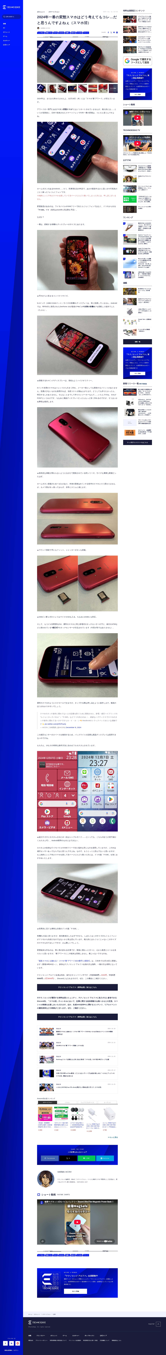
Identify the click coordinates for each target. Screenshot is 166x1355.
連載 (4, 23)
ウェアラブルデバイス (87, 1102)
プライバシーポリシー (42, 1340)
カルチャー (6, 40)
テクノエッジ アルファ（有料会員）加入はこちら (77, 987)
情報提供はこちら (116, 1340)
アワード (85, 32)
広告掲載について (105, 1340)
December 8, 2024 (73, 727)
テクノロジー (41, 1335)
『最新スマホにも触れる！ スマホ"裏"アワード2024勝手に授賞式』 (64, 961)
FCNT (55, 32)
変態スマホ (49, 32)
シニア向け (41, 32)
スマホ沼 (79, 32)
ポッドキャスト (90, 1335)
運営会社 (30, 1340)
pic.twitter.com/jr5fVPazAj (55, 724)
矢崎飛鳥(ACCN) (45, 28)
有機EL (67, 32)
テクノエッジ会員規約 (75, 1340)
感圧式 (73, 32)
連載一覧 (137, 342)
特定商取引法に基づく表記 (90, 1340)
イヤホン (67, 1102)
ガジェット (6, 32)
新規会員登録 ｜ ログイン (11, 1350)
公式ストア (6, 45)
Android (61, 32)
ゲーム (5, 36)
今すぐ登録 (75, 1291)
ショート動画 (48, 1194)
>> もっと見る (113, 1137)
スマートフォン (47, 1102)
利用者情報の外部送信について (58, 1340)
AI (4, 28)
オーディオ (107, 1102)
